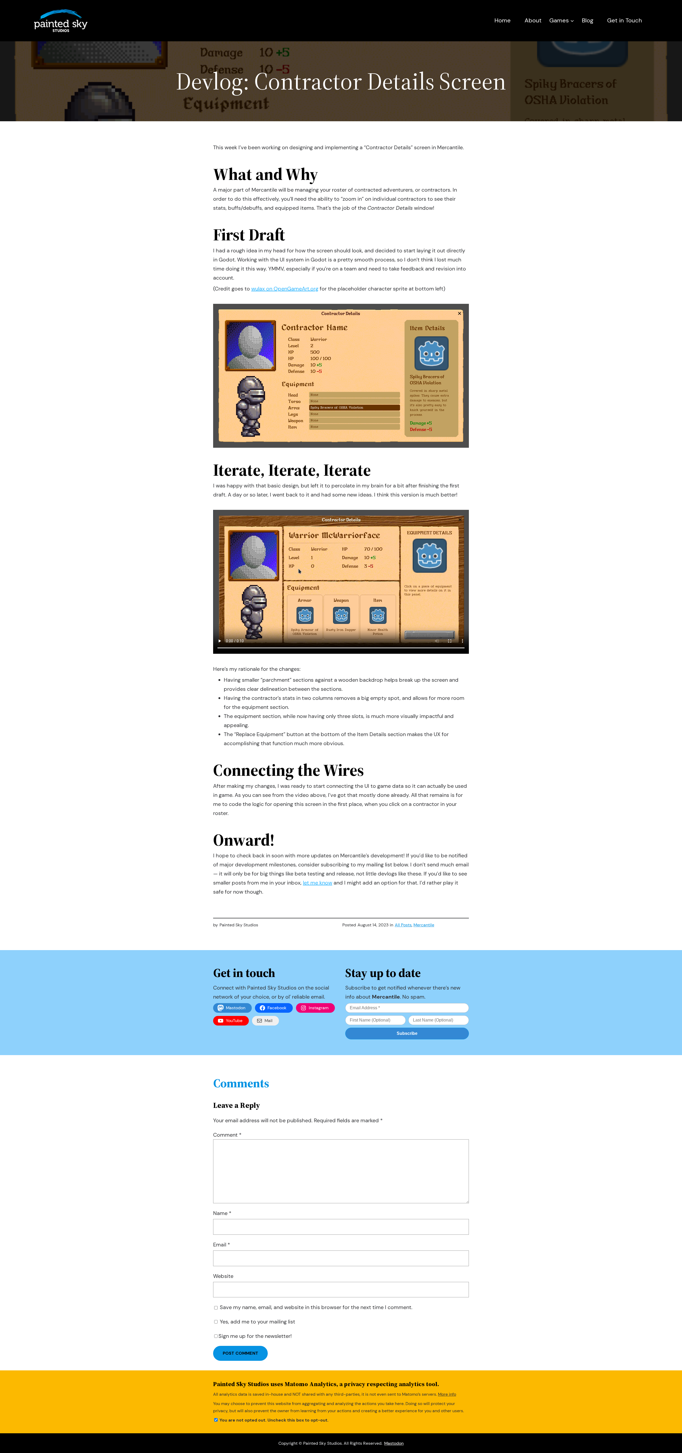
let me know (317, 882)
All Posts (403, 925)
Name (222, 1213)
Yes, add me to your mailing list (256, 1321)
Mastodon (394, 1443)
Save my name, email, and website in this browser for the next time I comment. (316, 1307)
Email (221, 1244)
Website (223, 1276)
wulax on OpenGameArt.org (284, 288)
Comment (227, 1134)
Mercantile (423, 925)
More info (447, 1394)
